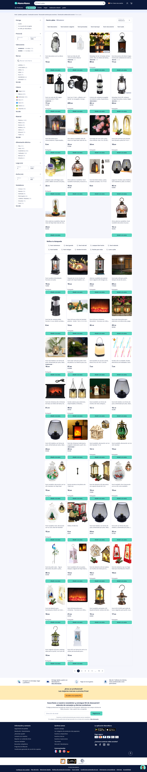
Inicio (16, 14)
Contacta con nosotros (21, 736)
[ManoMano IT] (60, 751)
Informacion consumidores (107, 769)
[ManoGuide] (143, 767)
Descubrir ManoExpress (61, 744)
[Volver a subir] (130, 753)
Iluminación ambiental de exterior (66, 14)
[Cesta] (131, 3)
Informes (119, 769)
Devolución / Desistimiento (22, 731)
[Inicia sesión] (127, 3)
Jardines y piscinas (22, 14)
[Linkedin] (96, 744)
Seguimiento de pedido (21, 728)
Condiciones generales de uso (89, 769)
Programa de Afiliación (21, 746)
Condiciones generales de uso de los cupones (28, 749)
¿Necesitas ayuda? (20, 734)
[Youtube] (108, 744)
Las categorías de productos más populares (67, 731)
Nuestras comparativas (61, 734)
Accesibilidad (127, 769)
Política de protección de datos (61, 769)
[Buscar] (36, 3)
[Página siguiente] (102, 671)
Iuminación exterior (33, 14)
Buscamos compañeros (21, 744)
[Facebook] (100, 744)
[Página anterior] (75, 671)
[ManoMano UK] (64, 751)
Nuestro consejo (59, 728)
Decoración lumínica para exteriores (48, 14)
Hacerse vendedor (20, 741)
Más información (94, 719)
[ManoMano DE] (68, 751)
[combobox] (124, 20)
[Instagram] (104, 744)
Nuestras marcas (59, 736)
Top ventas (57, 741)
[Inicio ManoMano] (23, 3)
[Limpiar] (104, 3)
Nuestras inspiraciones (61, 739)
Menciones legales (45, 769)
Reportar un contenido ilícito (23, 739)
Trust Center (75, 769)
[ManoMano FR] (55, 751)
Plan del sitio (35, 769)
